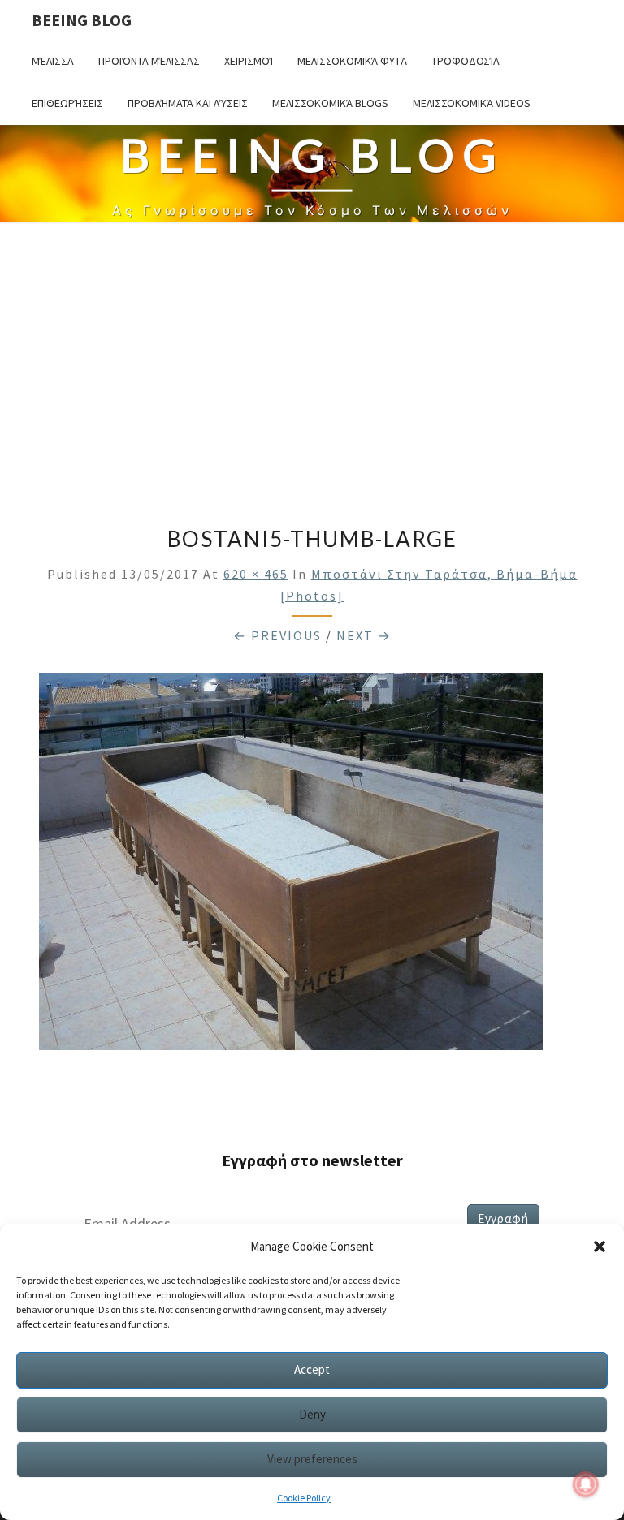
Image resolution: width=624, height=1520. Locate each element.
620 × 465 (255, 574)
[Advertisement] (312, 375)
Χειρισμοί (248, 61)
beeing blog (82, 20)
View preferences (312, 1458)
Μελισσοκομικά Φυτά (352, 61)
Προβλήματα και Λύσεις (188, 103)
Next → (364, 635)
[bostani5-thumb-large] (291, 867)
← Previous (277, 635)
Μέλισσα (53, 61)
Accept (312, 1369)
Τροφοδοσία (465, 61)
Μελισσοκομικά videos (472, 103)
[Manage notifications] (586, 1484)
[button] (600, 1246)
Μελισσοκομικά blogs (330, 103)
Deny (312, 1414)
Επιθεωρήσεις (67, 103)
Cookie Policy (304, 1498)
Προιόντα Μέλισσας (149, 61)
